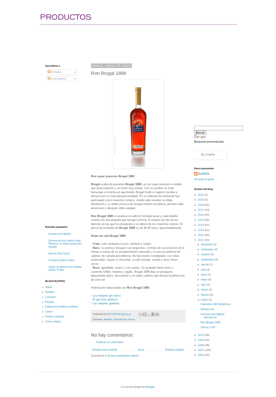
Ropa (48, 287)
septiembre (208, 259)
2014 (201, 224)
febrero (205, 294)
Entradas (55, 72)
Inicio (141, 349)
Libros (49, 311)
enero (205, 299)
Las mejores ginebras (106, 303)
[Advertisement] (123, 39)
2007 (201, 350)
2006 (201, 355)
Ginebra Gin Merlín (60, 233)
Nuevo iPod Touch (59, 253)
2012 (201, 235)
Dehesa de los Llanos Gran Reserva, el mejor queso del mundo (65, 243)
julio (204, 269)
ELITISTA (203, 173)
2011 (201, 240)
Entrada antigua (174, 349)
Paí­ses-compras (54, 316)
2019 (201, 199)
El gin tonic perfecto (105, 299)
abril (204, 284)
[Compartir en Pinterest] (157, 314)
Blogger (150, 386)
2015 (201, 220)
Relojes (49, 292)
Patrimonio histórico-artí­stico (61, 306)
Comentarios (58, 78)
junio (204, 274)
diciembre (207, 244)
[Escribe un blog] (145, 314)
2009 (201, 340)
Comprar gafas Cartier (62, 260)
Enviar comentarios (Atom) (123, 355)
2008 (201, 345)
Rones (131, 319)
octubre (205, 254)
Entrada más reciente (104, 349)
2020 (201, 194)
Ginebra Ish (207, 309)
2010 (201, 335)
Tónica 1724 (208, 327)
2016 (201, 214)
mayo (204, 279)
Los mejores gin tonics (107, 295)
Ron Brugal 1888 (211, 322)
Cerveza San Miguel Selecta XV (212, 316)
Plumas (49, 301)
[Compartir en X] (149, 314)
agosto (205, 264)
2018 (201, 204)
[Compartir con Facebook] (153, 314)
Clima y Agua (53, 321)
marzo (205, 289)
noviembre (207, 249)
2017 (201, 209)
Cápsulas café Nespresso (216, 304)
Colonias (50, 297)
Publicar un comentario (110, 342)
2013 (201, 230)
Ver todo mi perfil (204, 179)
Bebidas (108, 319)
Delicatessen (120, 319)
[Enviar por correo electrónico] (141, 314)
